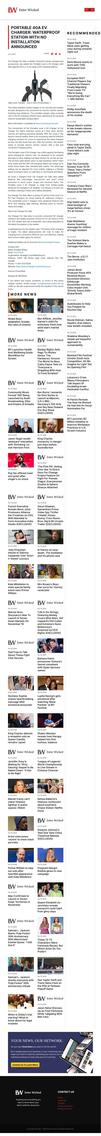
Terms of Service (65, 1106)
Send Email (18, 252)
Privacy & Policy (65, 1109)
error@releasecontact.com (49, 283)
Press (60, 1097)
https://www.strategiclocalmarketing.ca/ (33, 266)
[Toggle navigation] (89, 10)
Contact (61, 1103)
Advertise (62, 1100)
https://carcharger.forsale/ (47, 123)
